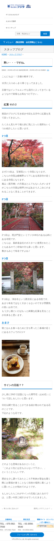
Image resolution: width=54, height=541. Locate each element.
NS (48, 70)
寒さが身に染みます (10, 508)
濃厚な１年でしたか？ (43, 508)
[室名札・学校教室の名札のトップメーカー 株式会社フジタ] (19, 5)
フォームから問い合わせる (27, 535)
